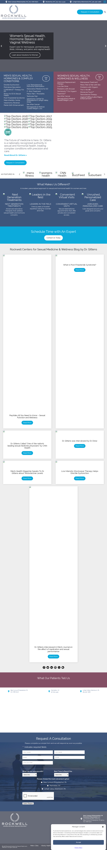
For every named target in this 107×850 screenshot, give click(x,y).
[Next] (105, 46)
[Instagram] (56, 667)
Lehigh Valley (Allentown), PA (82, 1)
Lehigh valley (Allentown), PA (55, 789)
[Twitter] (48, 667)
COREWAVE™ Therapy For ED (14, 90)
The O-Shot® (85, 90)
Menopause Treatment (89, 82)
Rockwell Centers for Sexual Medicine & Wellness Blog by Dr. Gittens (53, 249)
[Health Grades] (62, 667)
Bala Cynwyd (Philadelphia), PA (18, 1)
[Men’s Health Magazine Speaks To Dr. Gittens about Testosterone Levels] (27, 465)
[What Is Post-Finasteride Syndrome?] (80, 258)
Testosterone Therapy (88, 95)
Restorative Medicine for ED (37, 89)
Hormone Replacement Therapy (66, 83)
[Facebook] (44, 667)
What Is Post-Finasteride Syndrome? (79, 265)
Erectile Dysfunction (11, 85)
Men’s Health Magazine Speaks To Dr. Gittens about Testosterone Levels (27, 472)
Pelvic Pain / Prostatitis (36, 94)
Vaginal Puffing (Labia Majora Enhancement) (91, 98)
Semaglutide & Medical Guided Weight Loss (36, 107)
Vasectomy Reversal (12, 103)
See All (46, 78)
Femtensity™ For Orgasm (67, 91)
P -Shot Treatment (34, 91)
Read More (27, 423)
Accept (78, 842)
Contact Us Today (53, 238)
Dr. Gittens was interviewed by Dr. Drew (79, 441)
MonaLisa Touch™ (87, 92)
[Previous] (2, 46)
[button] (103, 827)
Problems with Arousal (66, 89)
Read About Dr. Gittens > (15, 155)
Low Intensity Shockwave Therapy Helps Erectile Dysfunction (79, 472)
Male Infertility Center (12, 100)
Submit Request (28, 803)
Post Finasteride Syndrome (14, 98)
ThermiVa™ (61, 94)
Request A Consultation (90, 12)
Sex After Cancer (33, 104)
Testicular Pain (32, 96)
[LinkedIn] (52, 667)
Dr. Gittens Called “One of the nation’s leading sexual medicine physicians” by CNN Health (27, 445)
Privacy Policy (78, 847)
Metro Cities (34, 845)
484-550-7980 (96, 1)
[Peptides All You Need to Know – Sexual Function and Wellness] (27, 258)
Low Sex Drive (62, 86)
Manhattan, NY (50, 1)
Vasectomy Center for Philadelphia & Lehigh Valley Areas (37, 100)
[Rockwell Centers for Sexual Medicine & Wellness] (26, 12)
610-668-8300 (33, 1)
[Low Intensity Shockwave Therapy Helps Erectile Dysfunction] (80, 465)
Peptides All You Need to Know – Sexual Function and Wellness (27, 416)
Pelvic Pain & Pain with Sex (90, 85)
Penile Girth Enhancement (14, 105)
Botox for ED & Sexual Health (12, 94)
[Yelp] (59, 667)
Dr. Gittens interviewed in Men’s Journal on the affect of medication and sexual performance (53, 649)
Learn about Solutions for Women (25, 55)
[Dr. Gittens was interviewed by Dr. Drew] (80, 434)
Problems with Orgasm (89, 87)
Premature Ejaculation (12, 87)
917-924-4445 (60, 1)
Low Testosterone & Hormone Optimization (35, 85)
